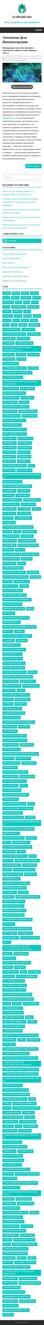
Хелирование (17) (11, 1235)
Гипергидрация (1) (32, 500)
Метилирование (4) (11, 749)
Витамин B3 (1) (25, 443)
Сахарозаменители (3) (13, 1012)
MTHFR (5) (17, 311)
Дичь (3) (21, 563)
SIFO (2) (34, 320)
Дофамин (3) (33, 572)
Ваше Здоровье (22, 58)
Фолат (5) (34, 1212)
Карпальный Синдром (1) (14, 649)
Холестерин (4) (27, 1235)
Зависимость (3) (21, 581)
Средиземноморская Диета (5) (26, 1108)
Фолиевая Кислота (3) (13, 1217)
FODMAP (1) (26, 298)
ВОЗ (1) (31, 466)
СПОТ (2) (7, 1108)
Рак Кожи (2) (9, 976)
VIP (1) (14, 325)
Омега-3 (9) (8, 860)
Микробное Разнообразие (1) (15, 772)
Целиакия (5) (9, 1258)
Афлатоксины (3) (11, 388)
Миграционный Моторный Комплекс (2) (21, 754)
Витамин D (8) (9, 452)
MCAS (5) (7, 311)
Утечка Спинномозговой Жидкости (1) (20, 1183)
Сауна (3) (17, 1003)
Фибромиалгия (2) (11, 1208)
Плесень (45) (9, 924)
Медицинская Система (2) (15, 740)
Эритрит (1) (8, 1314)
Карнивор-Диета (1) (11, 645)
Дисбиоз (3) (26, 559)
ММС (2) (24, 786)
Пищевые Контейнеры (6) (14, 910)
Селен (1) (32, 1022)
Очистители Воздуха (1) (24, 869)
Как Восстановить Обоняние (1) (17, 636)
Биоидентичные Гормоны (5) (16, 407)
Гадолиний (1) (9, 491)
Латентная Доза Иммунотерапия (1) (19, 722)
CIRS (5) (16, 293)
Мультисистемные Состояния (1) (18, 808)
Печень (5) (23, 892)
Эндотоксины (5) (27, 1301)
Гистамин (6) (24, 509)
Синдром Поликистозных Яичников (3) (20, 1058)
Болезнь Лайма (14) (11, 416)
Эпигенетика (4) (10, 1305)
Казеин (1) (19, 631)
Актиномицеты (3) (11, 329)
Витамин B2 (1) (9, 443)
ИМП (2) (30, 608)
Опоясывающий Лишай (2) (27, 860)
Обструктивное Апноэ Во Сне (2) (17, 847)
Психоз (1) (8, 967)
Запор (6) (24, 586)
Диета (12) (20, 550)
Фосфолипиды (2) (11, 1226)
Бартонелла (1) (27, 388)
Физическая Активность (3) (15, 1212)
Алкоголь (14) (28, 329)
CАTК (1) (34, 293)
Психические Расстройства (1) (17, 963)
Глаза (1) (36, 509)
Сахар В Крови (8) (31, 1003)
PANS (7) (18, 316)
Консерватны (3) (28, 681)
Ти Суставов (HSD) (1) (12, 1142)
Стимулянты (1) (10, 1121)
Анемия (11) (8, 343)
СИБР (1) (22, 1040)
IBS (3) (26, 302)
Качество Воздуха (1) (12, 654)
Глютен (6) (8, 518)
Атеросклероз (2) (11, 363)
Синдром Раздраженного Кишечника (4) (20, 1074)
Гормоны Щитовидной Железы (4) (18, 527)
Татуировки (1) (30, 1126)
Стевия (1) (30, 1117)
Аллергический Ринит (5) (14, 334)
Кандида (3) (21, 640)
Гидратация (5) (22, 495)
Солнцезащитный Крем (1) (15, 1099)
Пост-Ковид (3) (10, 933)
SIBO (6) (25, 320)
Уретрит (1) (8, 1174)
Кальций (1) (8, 640)
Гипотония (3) (9, 509)
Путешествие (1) (11, 972)
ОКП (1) (32, 856)
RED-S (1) (7, 320)
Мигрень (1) (8, 758)
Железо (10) (35, 577)
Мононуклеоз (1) (11, 799)
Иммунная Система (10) (14, 608)
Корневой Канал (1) (12, 686)
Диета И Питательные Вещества (16, 267)
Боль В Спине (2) (29, 416)
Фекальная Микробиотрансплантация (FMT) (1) (20, 1193)
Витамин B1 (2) (9, 438)
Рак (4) (23, 972)
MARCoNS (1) (33, 307)
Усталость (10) (10, 1178)
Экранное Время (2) (11, 1287)
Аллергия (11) (33, 334)
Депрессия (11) (10, 540)
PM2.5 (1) (27, 316)
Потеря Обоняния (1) (29, 938)
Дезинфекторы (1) (11, 536)
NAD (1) (27, 311)
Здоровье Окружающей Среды (18, 60)
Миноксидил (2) (27, 776)
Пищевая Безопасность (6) (27, 897)
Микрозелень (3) (10, 776)
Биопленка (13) (10, 411)
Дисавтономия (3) (11, 559)
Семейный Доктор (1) (12, 1031)
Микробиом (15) (28, 763)
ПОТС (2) (7, 942)
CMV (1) (25, 293)
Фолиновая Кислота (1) (13, 1221)
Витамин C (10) (25, 447)
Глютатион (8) (24, 513)
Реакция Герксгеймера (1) (15, 985)
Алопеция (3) (9, 338)
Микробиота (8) (10, 767)
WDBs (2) (23, 325)
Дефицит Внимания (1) (28, 545)
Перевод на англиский (22, 87)
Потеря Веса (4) (25, 933)
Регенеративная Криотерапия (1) (17, 994)
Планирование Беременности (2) (17, 919)
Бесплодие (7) (27, 397)
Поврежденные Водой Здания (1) (17, 928)
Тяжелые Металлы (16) (13, 1160)
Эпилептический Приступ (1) (16, 1310)
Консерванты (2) (10, 681)
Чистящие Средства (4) (25, 1262)
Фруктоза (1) (27, 1226)
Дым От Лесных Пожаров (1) (15, 577)
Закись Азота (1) (10, 586)
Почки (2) (7, 953)
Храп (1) (7, 1244)
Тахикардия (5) (10, 1131)
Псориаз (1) (19, 967)
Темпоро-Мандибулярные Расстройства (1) (21, 1136)
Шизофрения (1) (10, 1278)
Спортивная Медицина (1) (24, 1103)
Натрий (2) (30, 817)
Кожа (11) (32, 672)
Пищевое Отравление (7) (14, 901)
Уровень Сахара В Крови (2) (27, 1174)
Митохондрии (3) (10, 786)
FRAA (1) (36, 298)
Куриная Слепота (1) (12, 708)
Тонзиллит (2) (9, 1151)
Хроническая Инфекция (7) (24, 1244)
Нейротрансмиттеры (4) (13, 838)
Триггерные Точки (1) (13, 1156)
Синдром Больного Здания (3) (16, 1053)
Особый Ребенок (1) (12, 865)
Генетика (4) (24, 491)
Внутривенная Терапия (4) (15, 466)
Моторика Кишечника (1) (14, 804)
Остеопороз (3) (29, 865)
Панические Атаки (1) (13, 874)
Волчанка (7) (9, 470)
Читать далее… (33, 166)
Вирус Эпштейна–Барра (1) (15, 434)
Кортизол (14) (9, 690)
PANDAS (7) (8, 316)
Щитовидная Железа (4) (30, 1283)
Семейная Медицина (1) (14, 1026)
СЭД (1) (18, 1126)
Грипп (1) (7, 531)
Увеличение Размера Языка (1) (16, 1169)
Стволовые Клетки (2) (13, 1117)
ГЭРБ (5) (17, 531)
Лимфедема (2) (10, 726)
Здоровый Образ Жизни (12, 272)
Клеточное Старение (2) (14, 668)
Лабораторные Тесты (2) (14, 713)
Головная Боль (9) (23, 518)
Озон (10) (21, 851)
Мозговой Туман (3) (12, 790)
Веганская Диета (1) (12, 425)
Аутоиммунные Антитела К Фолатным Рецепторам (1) (20, 383)
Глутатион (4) (9, 513)
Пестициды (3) (10, 892)
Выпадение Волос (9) (12, 481)
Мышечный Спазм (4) (13, 813)
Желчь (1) (7, 581)
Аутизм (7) (33, 368)
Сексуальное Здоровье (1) (14, 1022)
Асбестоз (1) (33, 354)
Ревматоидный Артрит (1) (14, 990)
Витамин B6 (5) (9, 447)
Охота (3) (7, 869)
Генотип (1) (8, 495)
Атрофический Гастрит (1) (15, 368)
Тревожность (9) (25, 1151)
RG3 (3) (16, 320)
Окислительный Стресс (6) (15, 856)
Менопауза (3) (27, 745)
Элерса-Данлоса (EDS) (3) (14, 1292)
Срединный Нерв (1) (12, 1112)
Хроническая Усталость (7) (15, 1249)
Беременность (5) (11, 397)
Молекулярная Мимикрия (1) (16, 795)
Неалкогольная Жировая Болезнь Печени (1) (21, 823)
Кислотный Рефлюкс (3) (14, 663)
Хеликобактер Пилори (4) (14, 1231)
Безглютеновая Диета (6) (14, 393)
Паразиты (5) (30, 874)
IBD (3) (18, 302)
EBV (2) (6, 298)
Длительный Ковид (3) (13, 568)
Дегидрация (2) (30, 531)
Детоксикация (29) (27, 540)
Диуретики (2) (9, 563)
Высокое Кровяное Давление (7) (17, 486)
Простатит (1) (9, 958)
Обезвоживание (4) (21, 842)
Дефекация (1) (9, 545)
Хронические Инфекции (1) (15, 1253)
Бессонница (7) (10, 402)
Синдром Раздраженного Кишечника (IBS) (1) (21, 1080)
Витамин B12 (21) (25, 438)
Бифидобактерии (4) (28, 411)
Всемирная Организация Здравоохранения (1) (22, 476)
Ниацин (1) (31, 838)
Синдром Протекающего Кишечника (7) (21, 1069)
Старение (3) (28, 1112)
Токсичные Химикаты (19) (15, 1146)
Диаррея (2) (8, 550)
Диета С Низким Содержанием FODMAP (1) (21, 554)
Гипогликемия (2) (11, 504)
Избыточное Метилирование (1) (17, 599)
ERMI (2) (15, 298)
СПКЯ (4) (7, 1103)
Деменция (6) (27, 536)
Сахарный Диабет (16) (13, 1008)
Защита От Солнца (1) (13, 590)
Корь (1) (21, 690)
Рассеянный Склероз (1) (14, 981)
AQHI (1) (7, 293)
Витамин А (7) (9, 456)
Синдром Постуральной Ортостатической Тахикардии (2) (18, 1064)
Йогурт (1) (8, 631)
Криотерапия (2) (22, 699)
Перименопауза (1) (11, 879)
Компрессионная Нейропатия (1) (18, 677)
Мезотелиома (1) (11, 745)
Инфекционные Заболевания (14, 281)
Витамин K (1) (23, 452)
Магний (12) (24, 726)
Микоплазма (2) (23, 758)
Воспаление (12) (24, 470)
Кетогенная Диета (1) (13, 658)
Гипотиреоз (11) (28, 504)
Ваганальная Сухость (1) (14, 420)
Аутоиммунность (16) (13, 377)
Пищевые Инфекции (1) (13, 906)
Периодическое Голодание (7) (16, 883)
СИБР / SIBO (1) (9, 1044)
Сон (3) (32, 1099)
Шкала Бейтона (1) (28, 1278)
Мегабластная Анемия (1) (15, 736)
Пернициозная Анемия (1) (14, 888)
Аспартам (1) (9, 359)
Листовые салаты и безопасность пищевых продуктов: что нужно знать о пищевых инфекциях (20, 202)
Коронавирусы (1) (30, 686)
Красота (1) (8, 699)
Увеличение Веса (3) (12, 1165)
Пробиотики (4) (21, 953)
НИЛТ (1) (7, 842)
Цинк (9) (32, 1258)
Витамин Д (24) (24, 456)
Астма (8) (21, 359)
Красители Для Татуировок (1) (16, 695)
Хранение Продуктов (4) (24, 1240)
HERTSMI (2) (8, 302)
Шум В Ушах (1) (10, 1283)
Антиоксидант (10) (24, 343)
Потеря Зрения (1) (11, 938)
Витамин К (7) (23, 461)
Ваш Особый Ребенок (11, 58)
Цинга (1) (21, 1258)
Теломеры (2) (24, 1131)
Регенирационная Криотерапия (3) (18, 999)
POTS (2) (37, 316)
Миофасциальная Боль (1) (15, 781)
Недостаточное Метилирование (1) (18, 829)
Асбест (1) (21, 354)
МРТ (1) (31, 804)
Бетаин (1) (24, 402)
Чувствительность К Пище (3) (16, 1267)
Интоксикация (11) (11, 622)
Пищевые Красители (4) (13, 915)
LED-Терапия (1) (18, 307)
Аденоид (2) (34, 325)
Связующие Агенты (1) (13, 1017)
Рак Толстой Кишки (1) (26, 976)
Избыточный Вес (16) (12, 604)
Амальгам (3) (23, 338)
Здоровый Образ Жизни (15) (14, 595)
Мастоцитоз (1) (10, 731)
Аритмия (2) (8, 354)
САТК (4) (7, 1003)
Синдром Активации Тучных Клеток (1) (20, 1049)
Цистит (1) (8, 1262)
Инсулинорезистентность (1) (16, 618)
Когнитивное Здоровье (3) (14, 672)
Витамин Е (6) (9, 461)
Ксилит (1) (8, 704)
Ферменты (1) (9, 1203)
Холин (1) (7, 1240)
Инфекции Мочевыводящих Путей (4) (19, 627)
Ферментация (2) (24, 1199)
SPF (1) (6, 325)
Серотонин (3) (9, 1040)
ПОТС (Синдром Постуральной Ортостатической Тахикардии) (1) (18, 948)
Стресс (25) (8, 1126)
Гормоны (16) (9, 522)
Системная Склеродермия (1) (16, 1094)
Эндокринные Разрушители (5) (16, 1296)
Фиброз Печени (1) (25, 1203)
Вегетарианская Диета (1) (15, 429)
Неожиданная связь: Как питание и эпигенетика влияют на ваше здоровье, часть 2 (19, 50)
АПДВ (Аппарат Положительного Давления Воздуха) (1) (17, 349)
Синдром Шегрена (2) (12, 1085)
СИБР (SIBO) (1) (33, 1040)
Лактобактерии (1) (11, 717)
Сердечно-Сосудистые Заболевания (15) (20, 1035)
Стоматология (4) (27, 1121)
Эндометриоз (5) (10, 1301)
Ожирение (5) (9, 851)
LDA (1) (34, 302)
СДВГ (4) (29, 1017)
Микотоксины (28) (11, 763)
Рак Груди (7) (34, 972)
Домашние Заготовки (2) (14, 572)
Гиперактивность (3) (12, 500)
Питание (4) (8, 897)
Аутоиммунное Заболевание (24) (17, 372)
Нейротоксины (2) (11, 833)
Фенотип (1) (8, 1199)
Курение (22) (21, 704)
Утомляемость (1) (11, 1187)
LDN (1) (6, 307)
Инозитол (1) (9, 613)
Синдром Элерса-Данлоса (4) (16, 1090)
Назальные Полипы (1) (13, 817)
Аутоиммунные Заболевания (14, 254)
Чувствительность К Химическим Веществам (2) (18, 1273)
